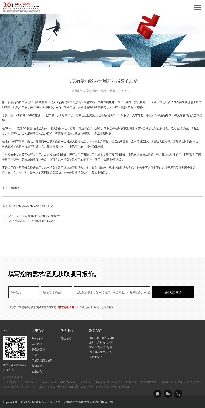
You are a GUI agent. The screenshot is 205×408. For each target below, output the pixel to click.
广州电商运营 (45, 382)
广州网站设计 (28, 382)
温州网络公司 (148, 382)
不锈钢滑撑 (73, 386)
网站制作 (124, 386)
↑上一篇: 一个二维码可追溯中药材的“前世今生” (31, 216)
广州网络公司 (165, 382)
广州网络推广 (131, 382)
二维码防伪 (87, 386)
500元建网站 (58, 386)
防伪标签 (101, 386)
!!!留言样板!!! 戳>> (67, 307)
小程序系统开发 (40, 386)
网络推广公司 (182, 382)
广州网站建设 (11, 382)
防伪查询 (112, 386)
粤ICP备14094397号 (101, 402)
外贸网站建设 (114, 382)
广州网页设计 (85, 382)
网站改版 (100, 382)
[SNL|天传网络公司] (22, 7)
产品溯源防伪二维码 (95, 90)
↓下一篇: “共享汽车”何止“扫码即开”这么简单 (29, 221)
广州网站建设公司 (65, 382)
